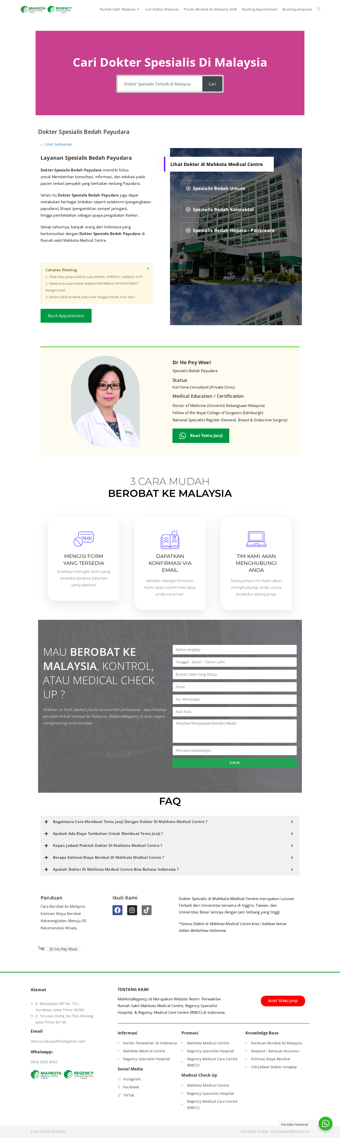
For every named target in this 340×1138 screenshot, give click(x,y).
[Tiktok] (147, 910)
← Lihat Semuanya (56, 144)
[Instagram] (132, 910)
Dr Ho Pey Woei (191, 362)
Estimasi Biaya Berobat (61, 913)
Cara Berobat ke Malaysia (63, 906)
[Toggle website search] (319, 9)
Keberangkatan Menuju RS (64, 920)
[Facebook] (117, 910)
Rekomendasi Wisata (59, 927)
